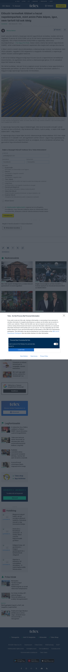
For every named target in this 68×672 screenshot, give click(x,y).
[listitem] (33, 340)
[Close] (64, 316)
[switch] (56, 344)
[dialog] (34, 336)
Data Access (34, 356)
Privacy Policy (44, 356)
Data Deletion (24, 356)
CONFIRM (21, 349)
